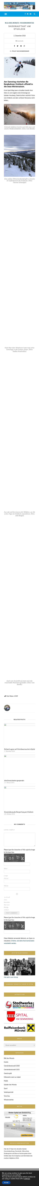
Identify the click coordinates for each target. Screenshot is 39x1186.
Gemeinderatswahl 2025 (12, 1069)
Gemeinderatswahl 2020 (12, 1066)
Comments (19, 41)
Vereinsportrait (8, 1092)
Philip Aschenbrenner (20, 51)
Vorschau (7, 1096)
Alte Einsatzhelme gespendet (14, 780)
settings (27, 1179)
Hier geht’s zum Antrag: (11, 977)
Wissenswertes (27, 23)
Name (6, 868)
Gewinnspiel (8, 1073)
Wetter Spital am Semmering (20, 1113)
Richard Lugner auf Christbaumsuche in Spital (19, 749)
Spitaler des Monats (10, 1084)
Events (6, 1062)
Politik (6, 1081)
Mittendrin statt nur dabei (12, 1077)
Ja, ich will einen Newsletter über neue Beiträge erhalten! (7, 904)
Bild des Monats (12, 23)
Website (6, 886)
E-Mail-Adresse (6, 877)
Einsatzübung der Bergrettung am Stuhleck (18, 812)
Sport (5, 1088)
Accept (6, 1182)
